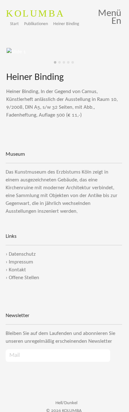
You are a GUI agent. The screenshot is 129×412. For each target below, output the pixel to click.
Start (14, 24)
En (116, 21)
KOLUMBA (35, 13)
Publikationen (36, 24)
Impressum (21, 262)
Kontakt (17, 270)
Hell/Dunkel (65, 403)
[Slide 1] (55, 62)
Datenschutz (22, 254)
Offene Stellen (24, 277)
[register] (116, 355)
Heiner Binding (66, 24)
